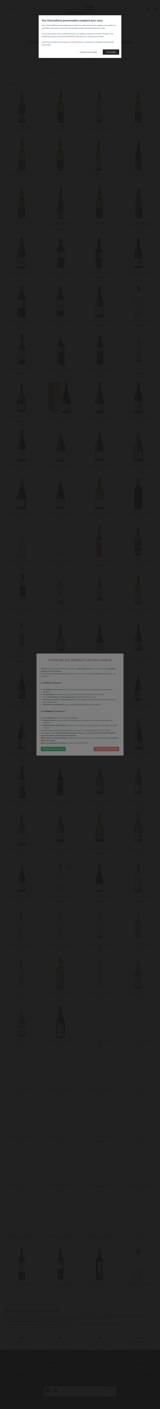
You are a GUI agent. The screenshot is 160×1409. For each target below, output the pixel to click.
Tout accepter (111, 52)
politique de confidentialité (71, 42)
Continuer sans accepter (88, 52)
